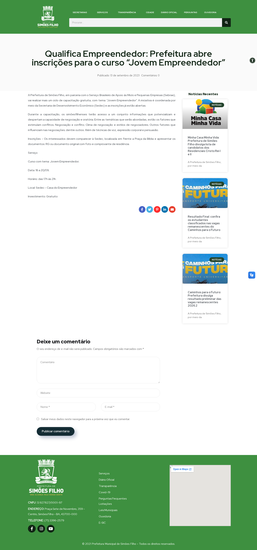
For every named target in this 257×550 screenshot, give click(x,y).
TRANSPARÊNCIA (127, 12)
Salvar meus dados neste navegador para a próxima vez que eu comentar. (85, 419)
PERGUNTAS (190, 12)
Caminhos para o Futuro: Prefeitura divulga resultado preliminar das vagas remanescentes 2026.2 (204, 299)
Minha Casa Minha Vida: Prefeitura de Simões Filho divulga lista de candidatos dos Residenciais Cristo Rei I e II (204, 146)
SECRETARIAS (80, 12)
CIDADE (150, 12)
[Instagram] (41, 529)
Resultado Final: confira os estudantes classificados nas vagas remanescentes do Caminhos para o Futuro (204, 223)
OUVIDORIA (210, 12)
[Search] (226, 22)
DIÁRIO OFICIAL (169, 12)
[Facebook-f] (32, 529)
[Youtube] (51, 529)
